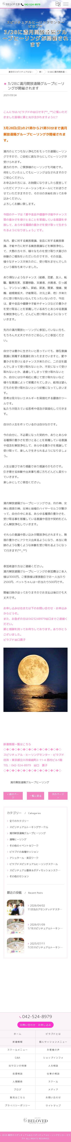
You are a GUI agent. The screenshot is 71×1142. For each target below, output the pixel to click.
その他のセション (19, 876)
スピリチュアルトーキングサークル (28, 827)
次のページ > (58, 795)
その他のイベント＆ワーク (23, 845)
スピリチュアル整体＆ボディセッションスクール (35, 870)
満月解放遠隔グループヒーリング (29, 782)
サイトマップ (53, 1105)
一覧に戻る (35, 795)
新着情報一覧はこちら (17, 744)
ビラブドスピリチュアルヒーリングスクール (33, 864)
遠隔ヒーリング (17, 839)
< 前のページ (13, 795)
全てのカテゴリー (19, 821)
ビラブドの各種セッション (23, 851)
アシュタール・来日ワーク (23, 857)
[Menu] (66, 4)
